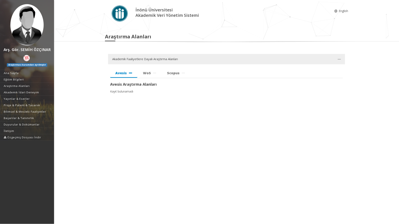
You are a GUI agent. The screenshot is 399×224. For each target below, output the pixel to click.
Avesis (121, 73)
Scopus (173, 73)
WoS (147, 73)
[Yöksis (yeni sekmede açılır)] (26, 58)
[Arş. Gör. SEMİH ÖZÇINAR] (27, 25)
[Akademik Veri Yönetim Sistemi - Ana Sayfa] (120, 13)
